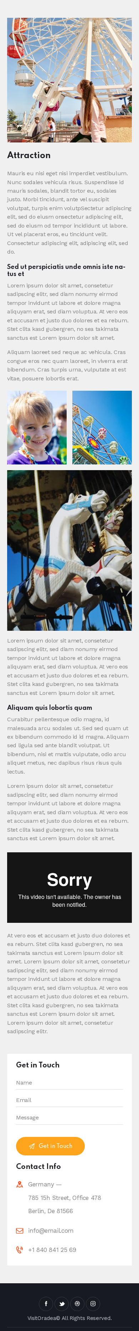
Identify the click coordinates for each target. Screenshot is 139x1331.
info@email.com (51, 1230)
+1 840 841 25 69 (52, 1249)
